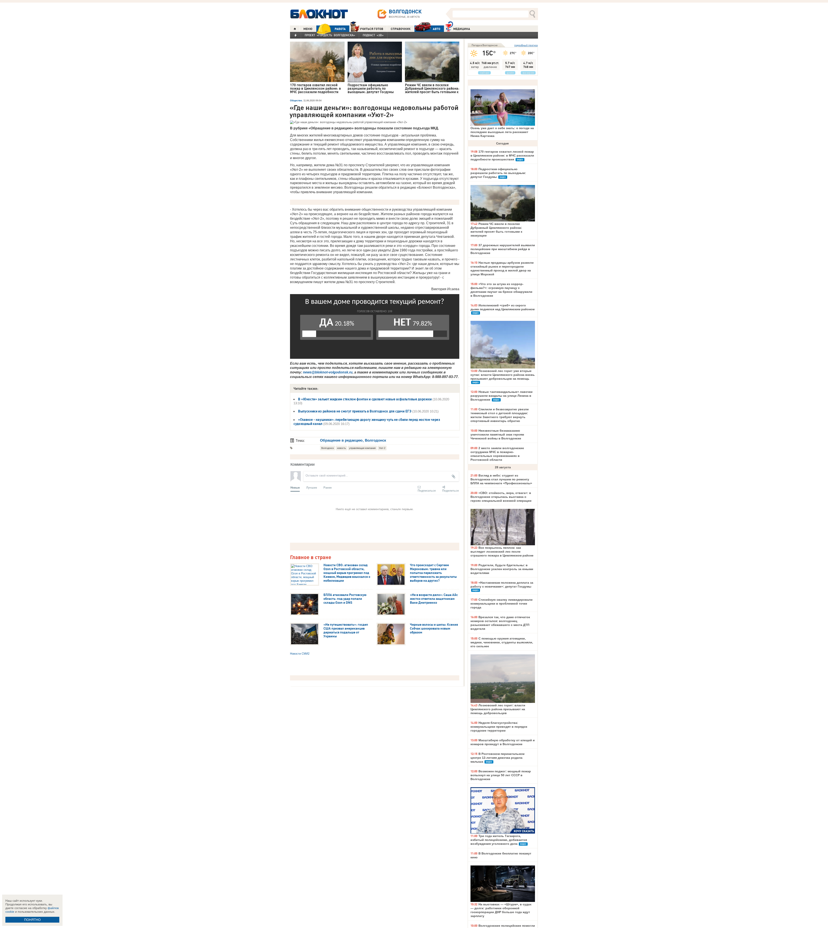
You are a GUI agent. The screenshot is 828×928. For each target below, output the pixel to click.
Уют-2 (382, 448)
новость (341, 448)
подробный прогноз (526, 45)
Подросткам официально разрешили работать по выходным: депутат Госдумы (498, 173)
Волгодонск (327, 448)
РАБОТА (340, 29)
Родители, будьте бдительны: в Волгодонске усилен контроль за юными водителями (501, 569)
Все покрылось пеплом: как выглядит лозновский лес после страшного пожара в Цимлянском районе (501, 551)
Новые (295, 487)
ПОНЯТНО (32, 920)
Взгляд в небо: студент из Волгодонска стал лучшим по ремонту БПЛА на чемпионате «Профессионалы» (501, 479)
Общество (296, 100)
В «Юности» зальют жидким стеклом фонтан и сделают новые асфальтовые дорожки (365, 399)
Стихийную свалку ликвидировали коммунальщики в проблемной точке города (501, 603)
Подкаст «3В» (373, 35)
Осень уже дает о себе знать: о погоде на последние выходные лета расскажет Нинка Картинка (502, 132)
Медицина (461, 29)
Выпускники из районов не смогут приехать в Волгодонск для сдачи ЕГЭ (354, 411)
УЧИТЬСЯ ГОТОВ (371, 29)
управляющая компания (362, 448)
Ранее (327, 487)
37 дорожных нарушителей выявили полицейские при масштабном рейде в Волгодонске (502, 249)
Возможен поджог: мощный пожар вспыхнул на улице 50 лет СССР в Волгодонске (500, 775)
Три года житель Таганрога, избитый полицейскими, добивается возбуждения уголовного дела (498, 839)
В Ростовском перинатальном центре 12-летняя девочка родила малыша (497, 757)
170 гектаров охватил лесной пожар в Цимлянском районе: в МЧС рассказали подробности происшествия (502, 155)
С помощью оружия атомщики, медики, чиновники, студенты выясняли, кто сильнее (501, 642)
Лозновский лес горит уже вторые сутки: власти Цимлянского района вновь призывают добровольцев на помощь (502, 374)
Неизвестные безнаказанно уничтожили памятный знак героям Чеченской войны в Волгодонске (497, 434)
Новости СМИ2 (299, 653)
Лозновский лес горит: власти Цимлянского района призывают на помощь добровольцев (497, 709)
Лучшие (311, 487)
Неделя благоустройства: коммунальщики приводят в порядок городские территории (498, 726)
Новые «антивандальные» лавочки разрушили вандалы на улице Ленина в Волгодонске (501, 395)
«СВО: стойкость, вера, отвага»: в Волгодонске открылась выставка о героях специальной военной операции (501, 496)
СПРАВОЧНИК (401, 29)
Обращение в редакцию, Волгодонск (353, 440)
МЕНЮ (307, 29)
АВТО (436, 29)
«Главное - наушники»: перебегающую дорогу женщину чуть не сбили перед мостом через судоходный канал (366, 421)
